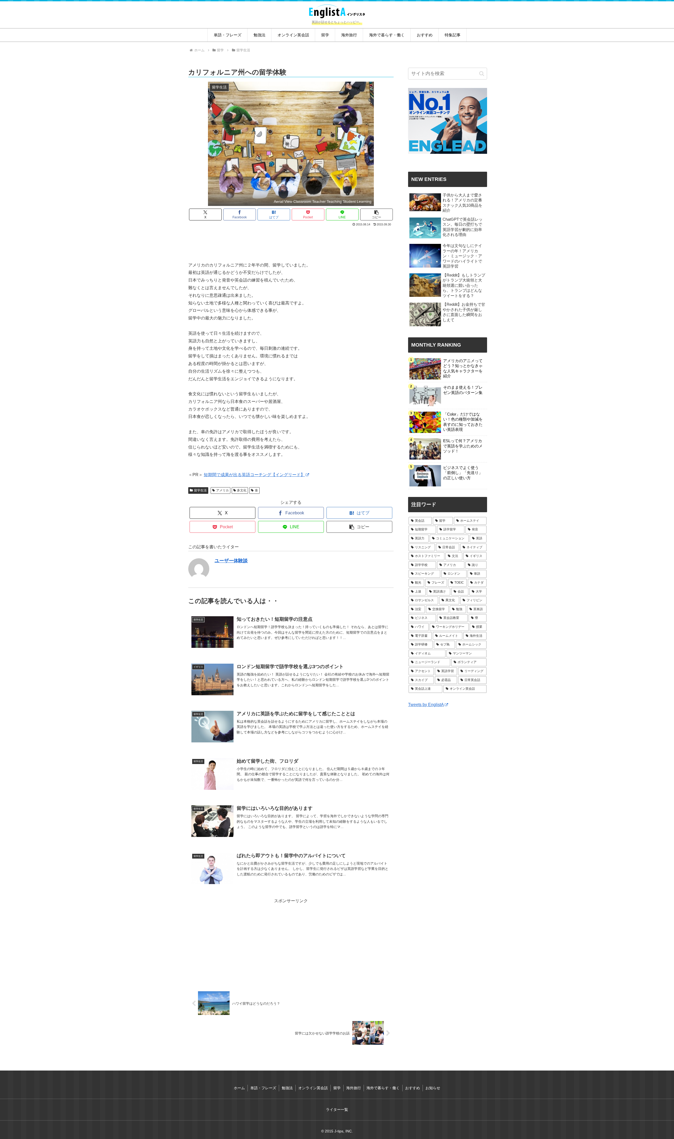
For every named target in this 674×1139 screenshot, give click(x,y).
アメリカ (222, 490)
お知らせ (432, 1088)
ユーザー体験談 (231, 560)
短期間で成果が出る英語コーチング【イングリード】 (254, 474)
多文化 (241, 490)
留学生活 (200, 490)
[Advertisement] (291, 242)
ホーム (239, 1088)
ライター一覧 (337, 1109)
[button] (376, 214)
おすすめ (412, 1088)
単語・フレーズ (263, 1088)
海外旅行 (353, 1088)
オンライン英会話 (313, 1088)
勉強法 (287, 1088)
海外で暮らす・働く (383, 1088)
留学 (337, 1088)
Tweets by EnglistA (426, 704)
